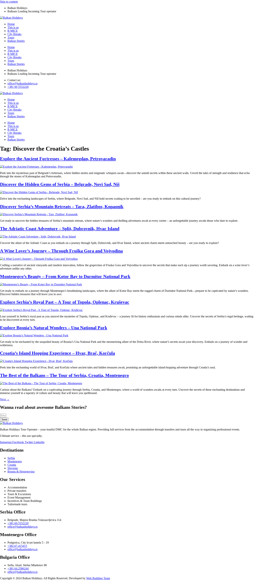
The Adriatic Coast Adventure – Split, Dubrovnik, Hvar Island (59, 228)
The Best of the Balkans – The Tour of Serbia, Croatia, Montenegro (64, 375)
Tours (10, 37)
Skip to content (9, 1)
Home (11, 24)
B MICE (12, 30)
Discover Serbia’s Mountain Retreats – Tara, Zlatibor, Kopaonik (61, 206)
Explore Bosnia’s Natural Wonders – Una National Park (53, 327)
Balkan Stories (16, 40)
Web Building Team (98, 578)
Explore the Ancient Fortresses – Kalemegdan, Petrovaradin (58, 158)
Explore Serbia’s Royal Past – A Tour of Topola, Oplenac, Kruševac (64, 302)
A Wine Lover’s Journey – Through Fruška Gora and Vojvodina (61, 250)
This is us (13, 27)
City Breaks (14, 34)
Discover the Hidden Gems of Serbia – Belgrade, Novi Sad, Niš (59, 184)
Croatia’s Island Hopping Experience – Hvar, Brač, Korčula (57, 353)
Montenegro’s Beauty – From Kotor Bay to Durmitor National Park (65, 276)
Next (5, 399)
